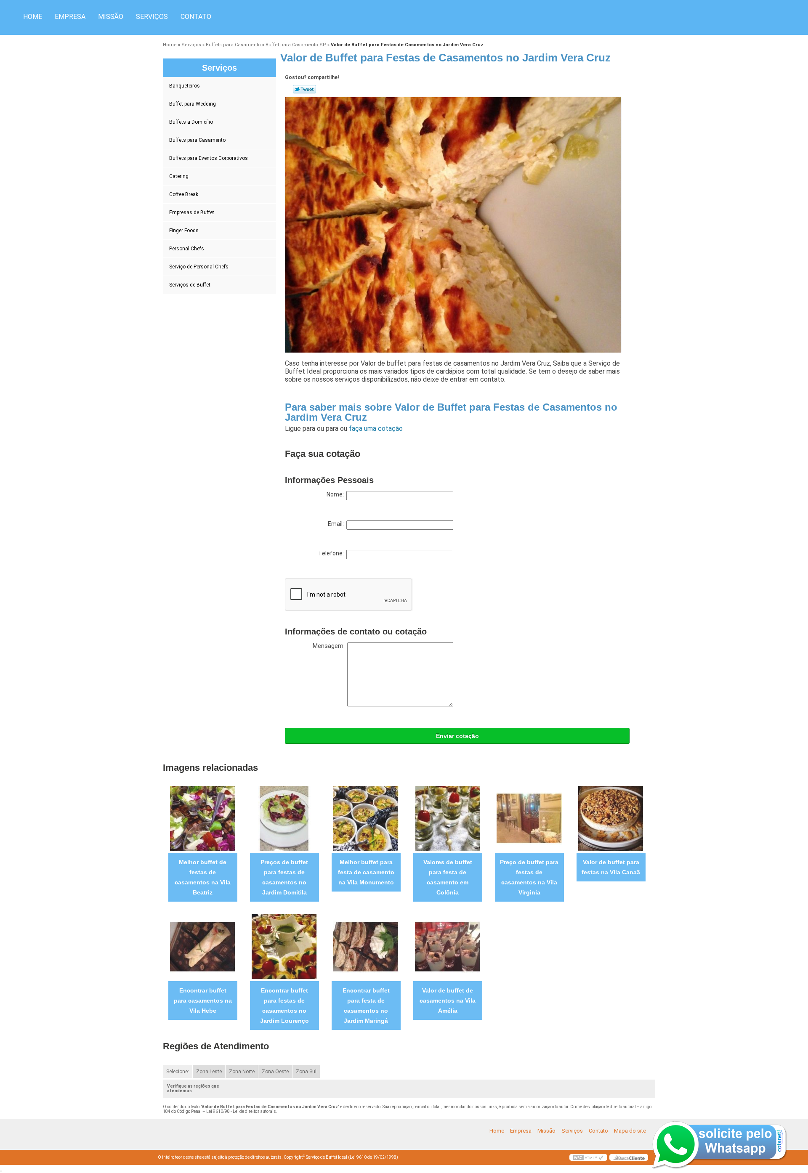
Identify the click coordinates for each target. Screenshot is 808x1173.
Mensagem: (330, 645)
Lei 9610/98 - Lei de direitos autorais (241, 1111)
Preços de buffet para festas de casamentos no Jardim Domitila (284, 877)
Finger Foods (184, 231)
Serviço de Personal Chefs (199, 267)
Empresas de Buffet (191, 212)
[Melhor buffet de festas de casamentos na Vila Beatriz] (202, 818)
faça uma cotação (376, 429)
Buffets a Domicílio (191, 122)
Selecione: (177, 1072)
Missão (110, 17)
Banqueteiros (184, 86)
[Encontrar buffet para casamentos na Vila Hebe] (202, 946)
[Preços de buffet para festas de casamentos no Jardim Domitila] (284, 818)
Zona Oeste (275, 1072)
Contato (196, 17)
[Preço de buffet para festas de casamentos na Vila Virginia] (529, 818)
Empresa (70, 17)
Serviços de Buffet (189, 285)
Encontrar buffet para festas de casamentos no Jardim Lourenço (284, 1005)
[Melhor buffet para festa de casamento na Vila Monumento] (366, 818)
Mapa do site (630, 1131)
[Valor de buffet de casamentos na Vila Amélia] (447, 946)
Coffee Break (183, 194)
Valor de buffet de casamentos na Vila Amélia (448, 1000)
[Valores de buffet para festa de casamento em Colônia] (447, 818)
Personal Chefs (186, 249)
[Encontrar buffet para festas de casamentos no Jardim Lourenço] (284, 946)
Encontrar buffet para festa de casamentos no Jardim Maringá (366, 1005)
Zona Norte (242, 1072)
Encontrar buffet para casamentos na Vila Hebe (203, 1000)
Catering (179, 176)
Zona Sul (306, 1072)
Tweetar (304, 89)
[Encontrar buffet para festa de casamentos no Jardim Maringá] (366, 946)
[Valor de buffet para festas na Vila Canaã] (611, 818)
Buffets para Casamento (197, 140)
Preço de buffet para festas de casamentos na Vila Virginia (529, 877)
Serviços (152, 17)
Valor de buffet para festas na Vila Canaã (611, 867)
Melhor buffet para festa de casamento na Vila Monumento (366, 872)
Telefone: (332, 553)
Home (32, 17)
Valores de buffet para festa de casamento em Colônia (447, 877)
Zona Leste (209, 1072)
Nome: (336, 494)
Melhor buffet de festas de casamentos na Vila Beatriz (203, 877)
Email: (337, 523)
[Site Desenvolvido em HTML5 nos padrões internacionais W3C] (588, 1157)
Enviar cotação (457, 735)
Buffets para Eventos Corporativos (208, 158)
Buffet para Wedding (192, 104)
